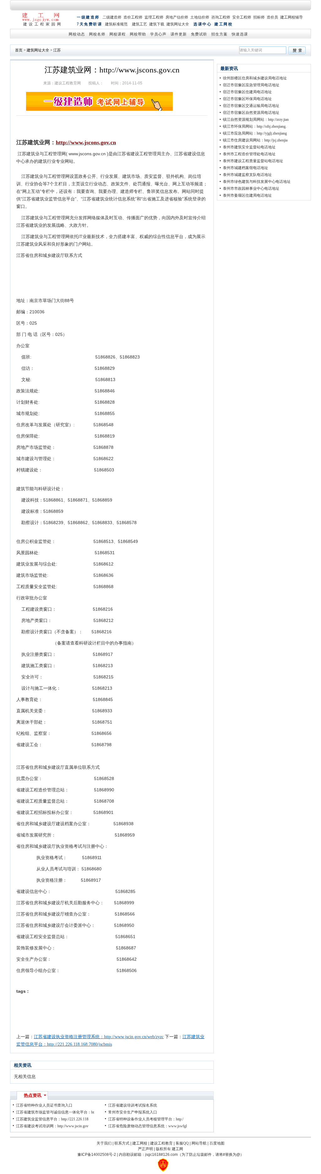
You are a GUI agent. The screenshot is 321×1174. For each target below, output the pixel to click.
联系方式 (121, 1143)
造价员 (272, 17)
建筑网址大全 (177, 24)
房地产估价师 (177, 17)
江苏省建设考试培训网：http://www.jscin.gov (52, 1126)
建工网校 (223, 24)
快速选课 (240, 34)
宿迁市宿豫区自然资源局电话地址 (251, 112)
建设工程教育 (161, 1143)
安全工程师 (241, 17)
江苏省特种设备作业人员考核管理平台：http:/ (145, 1119)
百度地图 (216, 1143)
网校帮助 (138, 34)
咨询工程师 (220, 17)
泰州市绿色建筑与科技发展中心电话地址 (257, 181)
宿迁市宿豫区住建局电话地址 (247, 92)
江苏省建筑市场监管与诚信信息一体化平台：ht (55, 1112)
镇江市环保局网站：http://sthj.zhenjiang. (255, 126)
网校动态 (77, 34)
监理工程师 (154, 17)
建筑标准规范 (116, 24)
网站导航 (199, 1143)
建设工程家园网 (43, 24)
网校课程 (117, 34)
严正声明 (145, 1149)
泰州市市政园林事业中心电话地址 (251, 188)
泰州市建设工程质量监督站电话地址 (253, 161)
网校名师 (97, 34)
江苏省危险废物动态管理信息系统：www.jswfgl (147, 1126)
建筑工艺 (139, 24)
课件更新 (179, 34)
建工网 (177, 1149)
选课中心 (202, 24)
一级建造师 (88, 17)
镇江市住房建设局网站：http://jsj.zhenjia (255, 140)
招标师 (259, 17)
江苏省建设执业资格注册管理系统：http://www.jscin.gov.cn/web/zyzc (99, 1036)
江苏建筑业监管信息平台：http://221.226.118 (52, 1119)
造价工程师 (133, 17)
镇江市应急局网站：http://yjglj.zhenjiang (255, 133)
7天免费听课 (89, 24)
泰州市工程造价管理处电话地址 (249, 154)
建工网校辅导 (291, 17)
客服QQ (182, 1143)
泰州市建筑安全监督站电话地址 (249, 147)
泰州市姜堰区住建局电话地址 (247, 195)
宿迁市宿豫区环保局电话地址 (247, 99)
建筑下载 (156, 24)
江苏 (57, 50)
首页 (19, 50)
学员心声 (158, 34)
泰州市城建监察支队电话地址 (247, 175)
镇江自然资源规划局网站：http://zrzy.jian (256, 119)
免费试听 (199, 34)
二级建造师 (112, 17)
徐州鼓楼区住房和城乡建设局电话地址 (255, 78)
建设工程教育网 (68, 83)
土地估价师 (199, 17)
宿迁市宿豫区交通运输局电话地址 (251, 106)
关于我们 (104, 1143)
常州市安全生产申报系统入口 (132, 1112)
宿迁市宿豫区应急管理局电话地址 (251, 85)
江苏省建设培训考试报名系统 (132, 1105)
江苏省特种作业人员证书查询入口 (44, 1105)
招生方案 (219, 34)
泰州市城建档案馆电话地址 (245, 168)
